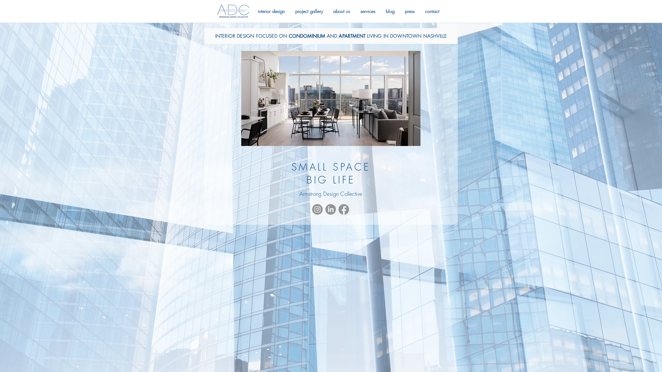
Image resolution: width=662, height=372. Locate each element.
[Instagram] (317, 209)
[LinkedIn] (330, 209)
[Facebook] (343, 209)
